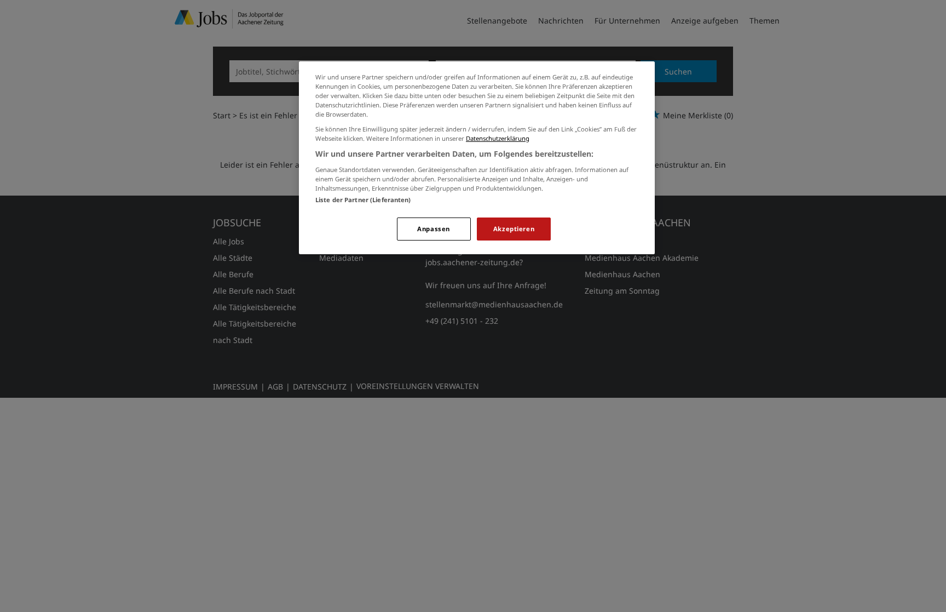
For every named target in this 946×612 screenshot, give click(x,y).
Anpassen (433, 229)
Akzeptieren (513, 229)
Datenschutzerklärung (497, 138)
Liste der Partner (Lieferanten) (363, 200)
